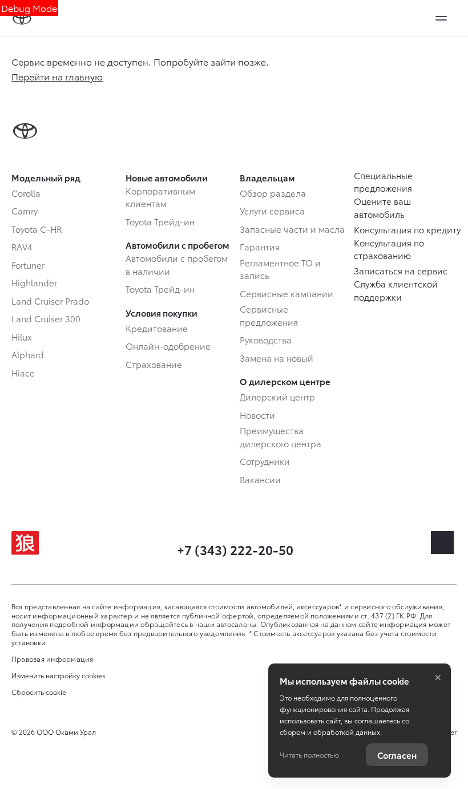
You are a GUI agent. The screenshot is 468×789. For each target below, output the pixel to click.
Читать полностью (309, 754)
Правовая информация (52, 658)
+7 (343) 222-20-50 (235, 549)
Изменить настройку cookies (58, 675)
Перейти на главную (57, 76)
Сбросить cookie (38, 692)
